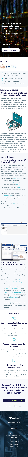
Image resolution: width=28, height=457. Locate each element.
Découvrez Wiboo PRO (15, 400)
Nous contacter (14, 444)
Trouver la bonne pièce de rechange (14, 345)
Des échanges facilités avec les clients (14, 324)
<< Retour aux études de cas (10, 14)
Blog (12, 428)
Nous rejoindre (14, 446)
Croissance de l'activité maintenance (14, 366)
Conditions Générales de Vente (13, 435)
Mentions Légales (14, 433)
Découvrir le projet (10, 50)
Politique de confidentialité (14, 432)
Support (14, 448)
